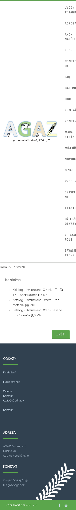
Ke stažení (9, 372)
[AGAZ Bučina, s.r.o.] (30, 131)
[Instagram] (66, 505)
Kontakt (8, 395)
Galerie (7, 391)
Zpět (60, 334)
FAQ (67, 77)
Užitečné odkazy (13, 400)
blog (69, 50)
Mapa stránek (11, 381)
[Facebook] (59, 505)
